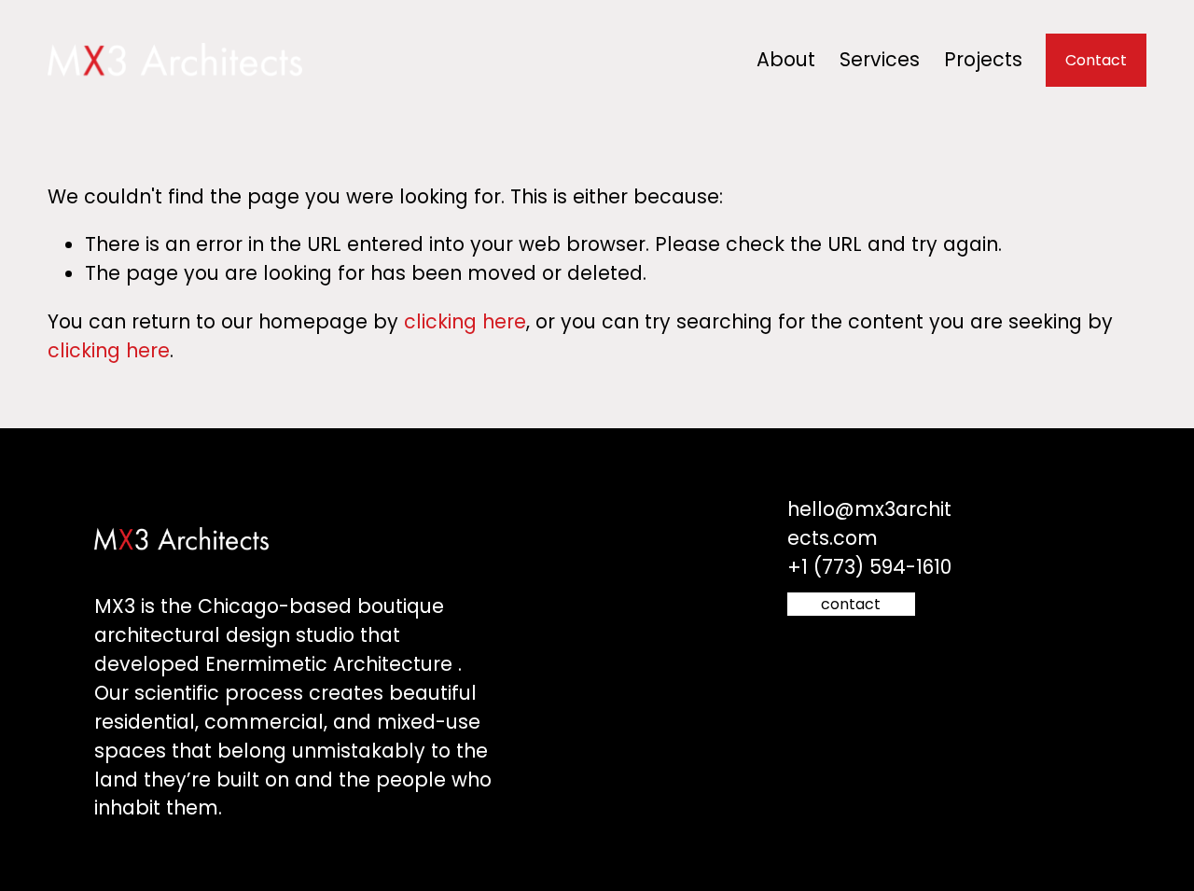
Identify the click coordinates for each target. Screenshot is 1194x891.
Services (880, 59)
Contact (1096, 60)
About (786, 59)
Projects (983, 59)
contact (851, 604)
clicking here (465, 321)
